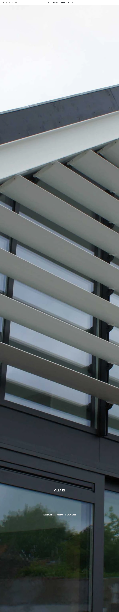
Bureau (63, 2)
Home (47, 2)
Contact (70, 2)
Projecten (55, 2)
